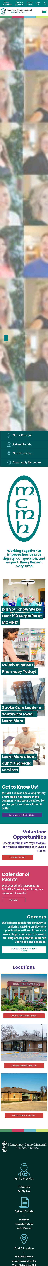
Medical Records (24, 1228)
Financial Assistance (24, 1224)
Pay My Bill (24, 1220)
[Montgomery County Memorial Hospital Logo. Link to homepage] (24, 1146)
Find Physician (24, 1191)
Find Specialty (24, 1187)
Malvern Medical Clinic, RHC (24, 1261)
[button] (44, 3)
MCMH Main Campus (24, 1257)
